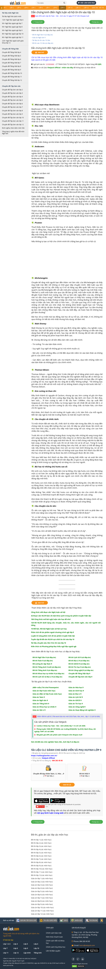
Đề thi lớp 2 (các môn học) (41, 843)
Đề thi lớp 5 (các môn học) (41, 852)
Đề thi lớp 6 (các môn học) (41, 856)
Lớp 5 (33, 8)
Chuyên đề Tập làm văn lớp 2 (12, 90)
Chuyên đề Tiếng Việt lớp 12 (12, 80)
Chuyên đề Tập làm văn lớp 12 (13, 124)
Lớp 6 (41, 8)
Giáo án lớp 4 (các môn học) (42, 888)
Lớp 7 (48, 8)
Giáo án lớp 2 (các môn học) (42, 882)
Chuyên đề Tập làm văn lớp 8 (12, 110)
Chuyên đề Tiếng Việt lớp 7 (11, 63)
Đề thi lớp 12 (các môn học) (41, 875)
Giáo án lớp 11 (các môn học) (42, 911)
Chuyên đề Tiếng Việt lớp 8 (11, 66)
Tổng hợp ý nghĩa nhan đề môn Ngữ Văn (13, 132)
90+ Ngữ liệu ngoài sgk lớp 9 (12, 30)
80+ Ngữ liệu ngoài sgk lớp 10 (12, 34)
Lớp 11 (78, 8)
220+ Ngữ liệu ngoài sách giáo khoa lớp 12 (13, 42)
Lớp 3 (19, 8)
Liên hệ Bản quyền (53, 951)
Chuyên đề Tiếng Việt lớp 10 (12, 73)
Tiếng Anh (38, 953)
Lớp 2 (12, 8)
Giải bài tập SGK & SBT (28, 920)
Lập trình (27, 953)
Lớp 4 (26, 8)
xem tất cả (67, 785)
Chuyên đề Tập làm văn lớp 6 (12, 104)
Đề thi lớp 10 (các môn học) (41, 869)
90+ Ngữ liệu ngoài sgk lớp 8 (12, 27)
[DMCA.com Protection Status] (79, 966)
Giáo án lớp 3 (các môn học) (42, 885)
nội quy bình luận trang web (50, 813)
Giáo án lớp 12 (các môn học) (42, 914)
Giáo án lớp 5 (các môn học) (42, 891)
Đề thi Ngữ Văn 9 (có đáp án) (42, 35)
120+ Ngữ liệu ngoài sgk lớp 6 (12, 20)
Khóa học (78, 920)
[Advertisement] (67, 87)
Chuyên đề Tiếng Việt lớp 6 (11, 59)
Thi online (93, 920)
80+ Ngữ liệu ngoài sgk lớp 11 (12, 37)
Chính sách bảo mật (53, 933)
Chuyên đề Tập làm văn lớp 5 (12, 100)
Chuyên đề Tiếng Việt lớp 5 (11, 56)
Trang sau (95, 22)
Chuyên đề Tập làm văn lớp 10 (13, 117)
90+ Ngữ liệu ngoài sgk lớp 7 (12, 23)
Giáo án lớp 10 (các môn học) (42, 907)
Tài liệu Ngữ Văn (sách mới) (11, 16)
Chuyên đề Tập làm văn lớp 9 (12, 114)
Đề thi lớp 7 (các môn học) (41, 859)
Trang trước (38, 22)
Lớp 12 (86, 8)
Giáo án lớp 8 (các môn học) (42, 901)
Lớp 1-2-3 (6, 944)
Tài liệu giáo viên (50, 920)
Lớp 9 (62, 8)
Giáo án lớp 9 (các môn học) (42, 904)
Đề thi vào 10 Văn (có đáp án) (42, 43)
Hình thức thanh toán (54, 937)
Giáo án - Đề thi (98, 8)
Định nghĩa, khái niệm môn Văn (13, 128)
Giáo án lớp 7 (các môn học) (42, 898)
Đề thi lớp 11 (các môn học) (41, 872)
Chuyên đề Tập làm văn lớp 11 (13, 121)
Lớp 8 (55, 8)
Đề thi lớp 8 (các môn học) (41, 862)
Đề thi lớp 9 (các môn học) (41, 865)
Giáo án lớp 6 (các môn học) (42, 894)
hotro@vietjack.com (87, 945)
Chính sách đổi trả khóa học (55, 942)
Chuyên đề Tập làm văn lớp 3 (12, 93)
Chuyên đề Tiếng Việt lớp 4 (11, 52)
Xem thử (41, 52)
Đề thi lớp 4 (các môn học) (41, 849)
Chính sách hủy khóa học (55, 947)
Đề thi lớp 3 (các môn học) (41, 846)
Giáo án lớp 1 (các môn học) (42, 878)
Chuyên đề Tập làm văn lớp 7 (12, 107)
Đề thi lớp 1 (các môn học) (41, 840)
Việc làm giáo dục (87, 3)
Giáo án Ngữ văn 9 (39, 37)
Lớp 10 (70, 8)
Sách (66, 920)
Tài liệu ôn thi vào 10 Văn (41, 40)
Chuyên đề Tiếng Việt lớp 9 (11, 70)
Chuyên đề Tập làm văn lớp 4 (12, 97)
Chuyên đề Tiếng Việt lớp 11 (12, 77)
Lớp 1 (4, 8)
